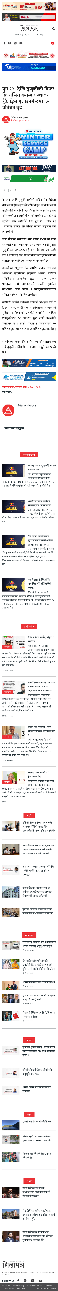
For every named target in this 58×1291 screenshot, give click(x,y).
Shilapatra (53, 42)
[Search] (53, 29)
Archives (48, 1286)
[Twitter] (15, 44)
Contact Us (9, 1288)
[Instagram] (9, 44)
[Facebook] (4, 44)
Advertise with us (34, 1286)
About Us (6, 1286)
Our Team (21, 1288)
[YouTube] (21, 44)
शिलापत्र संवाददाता (19, 118)
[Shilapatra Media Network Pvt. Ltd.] (29, 28)
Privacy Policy (18, 1286)
